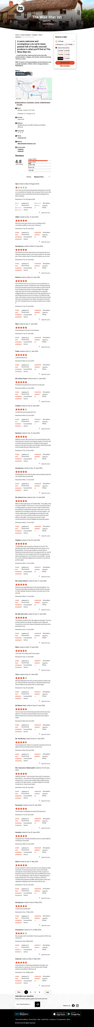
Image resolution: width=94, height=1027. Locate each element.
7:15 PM (66, 54)
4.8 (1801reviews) (48, 24)
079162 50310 (22, 138)
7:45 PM (66, 58)
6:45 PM (66, 50)
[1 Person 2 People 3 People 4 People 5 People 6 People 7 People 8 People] (65, 41)
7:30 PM (60, 58)
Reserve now (65, 63)
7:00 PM (60, 54)
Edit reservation (65, 65)
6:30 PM (60, 50)
